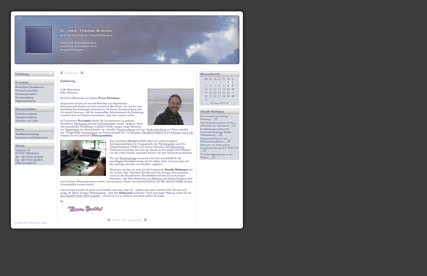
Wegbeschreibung (25, 100)
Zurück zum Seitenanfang (127, 219)
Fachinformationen (26, 113)
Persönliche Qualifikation (29, 86)
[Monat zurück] (211, 103)
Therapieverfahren (26, 117)
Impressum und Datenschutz (31, 137)
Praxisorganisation (25, 93)
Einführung (22, 73)
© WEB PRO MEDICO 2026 (30, 222)
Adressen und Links (26, 120)
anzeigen (27, 162)
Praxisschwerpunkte (26, 90)
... (214, 118)
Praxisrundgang (24, 97)
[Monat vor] (227, 103)
